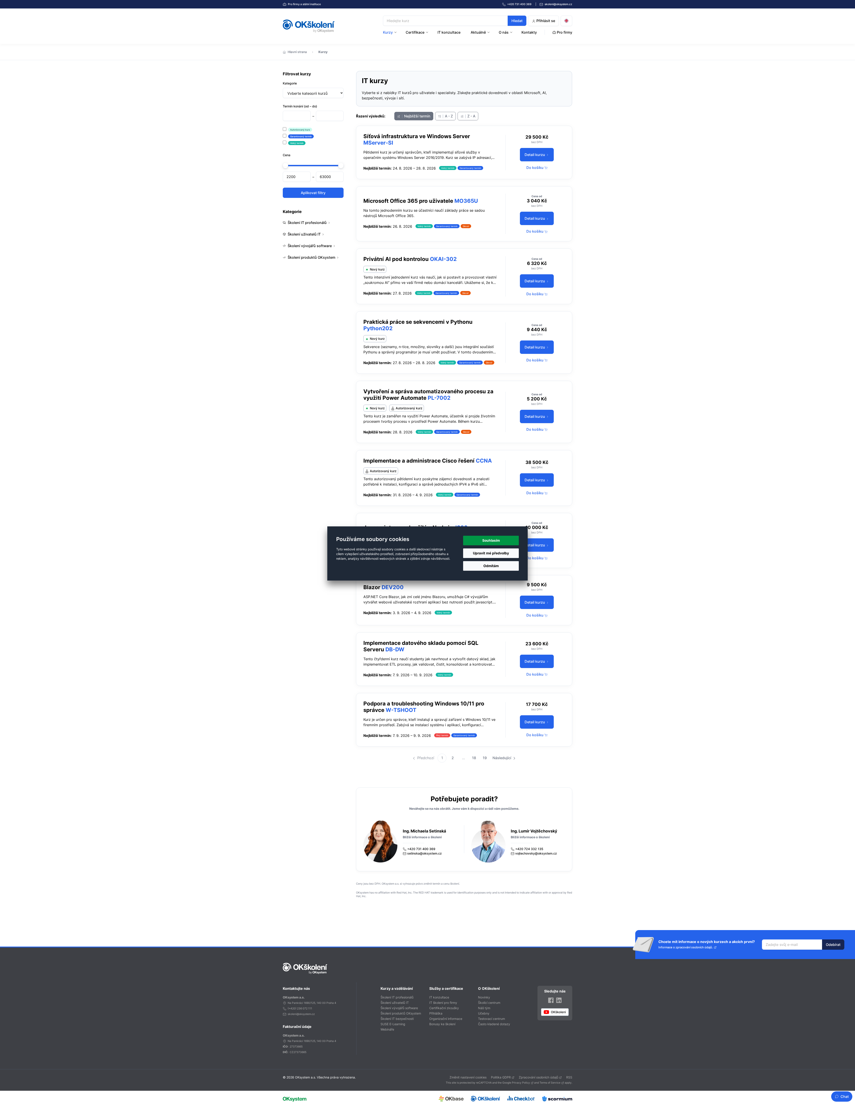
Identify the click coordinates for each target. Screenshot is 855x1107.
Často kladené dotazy (494, 1024)
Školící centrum (489, 1002)
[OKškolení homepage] (305, 968)
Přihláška (435, 1013)
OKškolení (309, 26)
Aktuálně (478, 32)
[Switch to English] (566, 21)
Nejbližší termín (416, 116)
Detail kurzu (535, 154)
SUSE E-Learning (393, 1024)
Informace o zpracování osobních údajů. (685, 947)
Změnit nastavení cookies (468, 1077)
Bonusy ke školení (442, 1024)
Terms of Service (549, 1082)
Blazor (371, 587)
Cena (286, 155)
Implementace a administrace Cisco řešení (418, 460)
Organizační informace (445, 1019)
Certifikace (415, 32)
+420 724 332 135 (529, 849)
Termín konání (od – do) (300, 106)
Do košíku (535, 168)
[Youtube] (555, 1012)
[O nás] (511, 32)
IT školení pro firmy (443, 1002)
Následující (502, 758)
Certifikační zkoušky (444, 1008)
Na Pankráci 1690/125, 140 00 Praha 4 (312, 1002)
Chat (845, 1096)
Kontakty (529, 32)
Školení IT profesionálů (397, 997)
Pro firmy (304, 4)
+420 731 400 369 (421, 849)
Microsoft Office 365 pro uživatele (408, 201)
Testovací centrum (491, 1019)
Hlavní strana (297, 52)
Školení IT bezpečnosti (397, 1019)
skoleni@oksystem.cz (558, 4)
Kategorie (290, 83)
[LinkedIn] (559, 1000)
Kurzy (388, 32)
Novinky (484, 997)
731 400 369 (519, 4)
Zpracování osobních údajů (538, 1077)
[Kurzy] (396, 32)
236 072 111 (304, 1008)
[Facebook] (551, 1000)
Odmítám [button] (491, 566)
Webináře (387, 1029)
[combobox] (454, 21)
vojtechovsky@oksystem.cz (536, 853)
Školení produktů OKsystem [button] (311, 257)
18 (474, 758)
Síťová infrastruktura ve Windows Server (416, 136)
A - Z (448, 116)
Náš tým (484, 1008)
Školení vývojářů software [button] (310, 246)
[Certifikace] (427, 32)
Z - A (470, 116)
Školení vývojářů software (399, 1008)
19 (485, 758)
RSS (569, 1077)
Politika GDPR (501, 1077)
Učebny (483, 1013)
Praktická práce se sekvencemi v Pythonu (417, 322)
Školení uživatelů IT (395, 1002)
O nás (504, 32)
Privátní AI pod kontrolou (396, 259)
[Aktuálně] (489, 32)
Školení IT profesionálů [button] (307, 222)
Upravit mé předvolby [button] (491, 553)
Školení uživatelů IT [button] (304, 234)
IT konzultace (449, 32)
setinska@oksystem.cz (424, 853)
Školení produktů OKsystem (401, 1013)
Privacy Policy (521, 1082)
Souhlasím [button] (491, 540)
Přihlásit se (545, 20)
